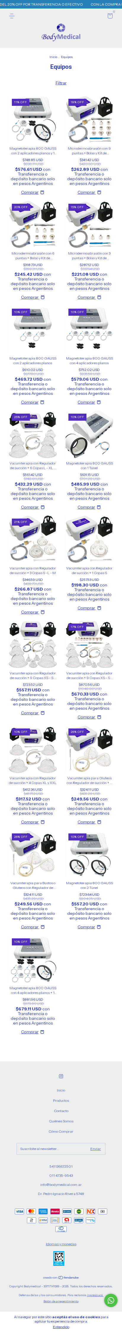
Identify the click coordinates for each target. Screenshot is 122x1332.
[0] (109, 17)
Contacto (61, 1111)
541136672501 (61, 1166)
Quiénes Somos (61, 1121)
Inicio (53, 57)
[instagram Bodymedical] (61, 1076)
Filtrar (61, 83)
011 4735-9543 (61, 1175)
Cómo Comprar (61, 1131)
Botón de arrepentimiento (61, 1301)
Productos (61, 1100)
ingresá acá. (95, 1295)
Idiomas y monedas (61, 1244)
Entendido (61, 1327)
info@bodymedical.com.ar (61, 1184)
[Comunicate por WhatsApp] (111, 1300)
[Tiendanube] (61, 1278)
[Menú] (13, 16)
